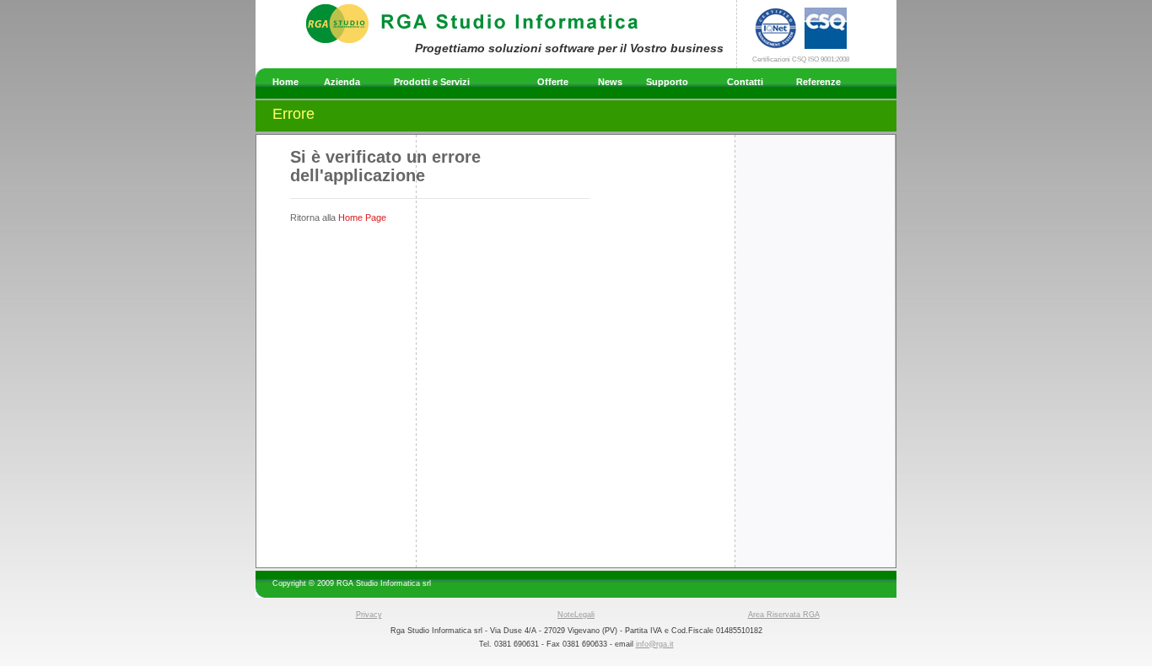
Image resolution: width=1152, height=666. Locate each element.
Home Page (362, 217)
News (610, 82)
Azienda (342, 82)
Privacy (369, 614)
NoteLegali (576, 614)
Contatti (745, 82)
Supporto (667, 82)
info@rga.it (655, 644)
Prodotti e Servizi (432, 82)
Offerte (552, 82)
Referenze (818, 82)
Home (285, 82)
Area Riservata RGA (784, 614)
